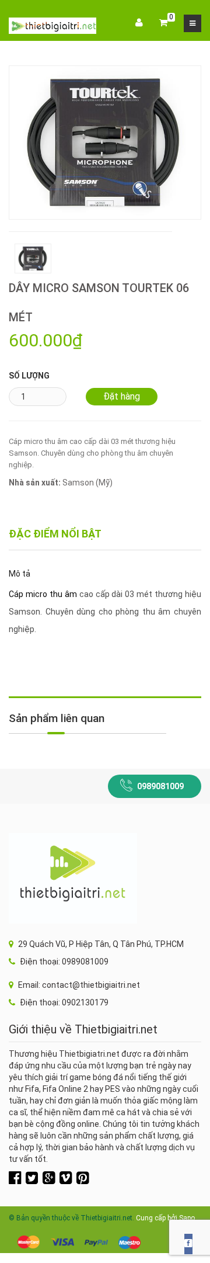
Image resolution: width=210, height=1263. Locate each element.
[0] (163, 23)
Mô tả (19, 573)
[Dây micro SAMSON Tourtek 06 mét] (105, 142)
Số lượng (29, 375)
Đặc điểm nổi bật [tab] (55, 534)
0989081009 (160, 786)
